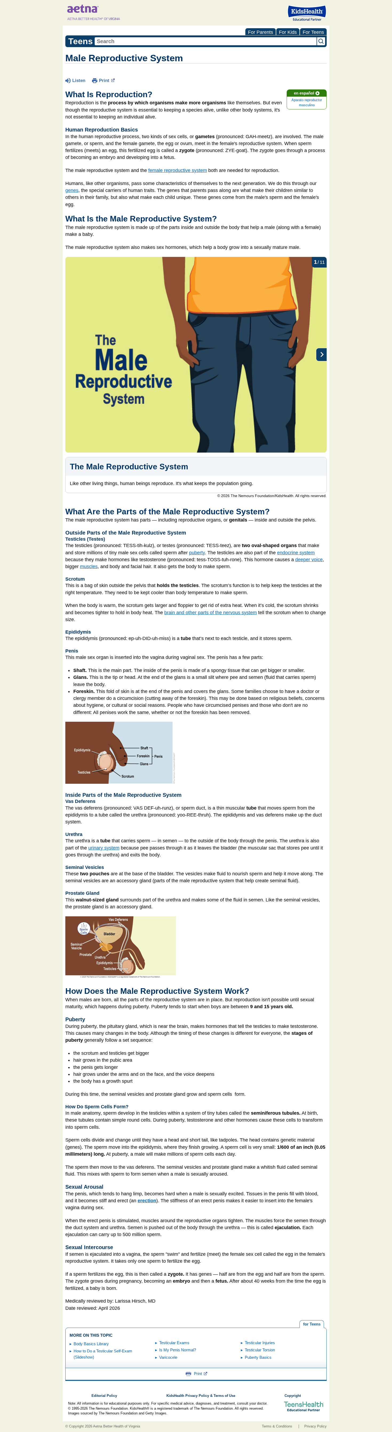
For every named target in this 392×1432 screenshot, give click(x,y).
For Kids (288, 32)
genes (71, 190)
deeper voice (309, 559)
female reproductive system (177, 170)
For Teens (313, 32)
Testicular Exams (174, 1342)
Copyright (293, 1396)
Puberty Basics (258, 1357)
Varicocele (168, 1357)
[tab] (311, 1324)
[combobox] (206, 41)
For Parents (260, 32)
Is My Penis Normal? (177, 1350)
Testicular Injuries (260, 1342)
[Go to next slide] (321, 354)
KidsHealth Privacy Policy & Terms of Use (200, 1396)
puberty (197, 552)
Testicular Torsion (260, 1350)
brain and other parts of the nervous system (210, 612)
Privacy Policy (315, 1426)
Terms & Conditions (277, 1426)
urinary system (103, 848)
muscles (89, 566)
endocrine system (296, 552)
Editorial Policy (104, 1396)
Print (104, 80)
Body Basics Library (91, 1343)
